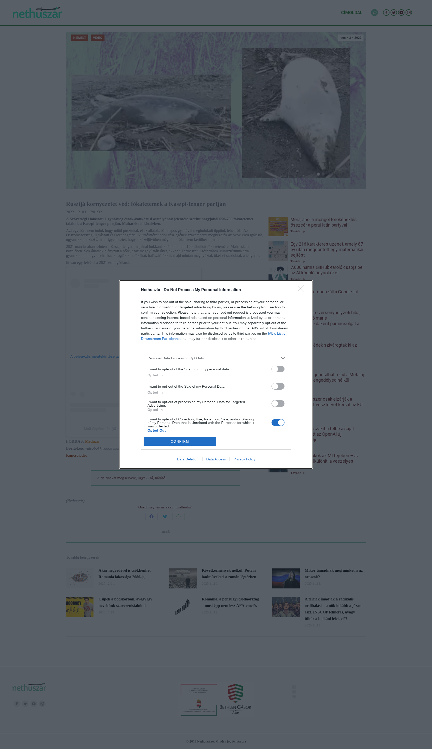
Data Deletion (187, 459)
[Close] (302, 290)
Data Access (216, 459)
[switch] (278, 369)
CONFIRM (180, 441)
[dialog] (216, 374)
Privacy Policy (244, 459)
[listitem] (216, 358)
